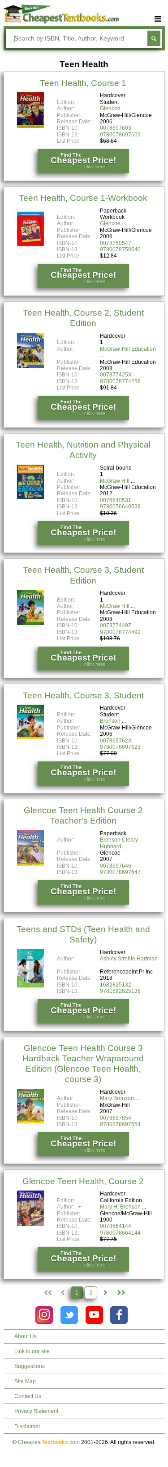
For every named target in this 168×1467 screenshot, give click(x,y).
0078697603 (115, 128)
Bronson (110, 721)
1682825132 (115, 985)
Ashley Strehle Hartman (129, 958)
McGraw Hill (114, 481)
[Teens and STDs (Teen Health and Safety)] (30, 986)
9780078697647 (120, 872)
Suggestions (29, 1366)
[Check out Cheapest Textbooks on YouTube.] (94, 1315)
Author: (66, 1207)
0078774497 (115, 625)
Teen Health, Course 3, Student (83, 695)
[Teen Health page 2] (105, 1292)
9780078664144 (120, 1233)
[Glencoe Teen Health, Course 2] (30, 1224)
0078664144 (115, 1226)
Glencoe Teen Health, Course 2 (83, 1181)
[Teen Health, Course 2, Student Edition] (30, 366)
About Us (25, 1336)
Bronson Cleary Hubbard (119, 843)
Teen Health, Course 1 (83, 83)
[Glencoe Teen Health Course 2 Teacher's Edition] (30, 864)
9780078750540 (120, 249)
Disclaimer (27, 1426)
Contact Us (27, 1396)
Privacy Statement (36, 1411)
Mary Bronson (117, 1098)
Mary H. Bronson (120, 1207)
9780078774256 (120, 381)
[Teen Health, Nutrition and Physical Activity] (30, 497)
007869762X (116, 741)
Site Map (25, 1381)
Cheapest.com (49, 1442)
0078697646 (115, 866)
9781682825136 (120, 991)
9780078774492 (120, 632)
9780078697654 (120, 1124)
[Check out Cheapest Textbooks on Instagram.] (44, 1315)
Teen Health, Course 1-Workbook (83, 198)
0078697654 (115, 1118)
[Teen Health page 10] (120, 1292)
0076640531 (115, 500)
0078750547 (115, 243)
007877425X (116, 374)
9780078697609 (120, 134)
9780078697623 (120, 747)
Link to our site (32, 1351)
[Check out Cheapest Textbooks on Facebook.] (119, 1315)
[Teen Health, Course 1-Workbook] (30, 248)
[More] (158, 19)
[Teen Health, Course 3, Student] (30, 737)
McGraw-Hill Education (128, 349)
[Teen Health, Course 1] (30, 126)
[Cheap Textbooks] (61, 21)
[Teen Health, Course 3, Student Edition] (30, 623)
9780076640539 (120, 506)
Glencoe (110, 108)
